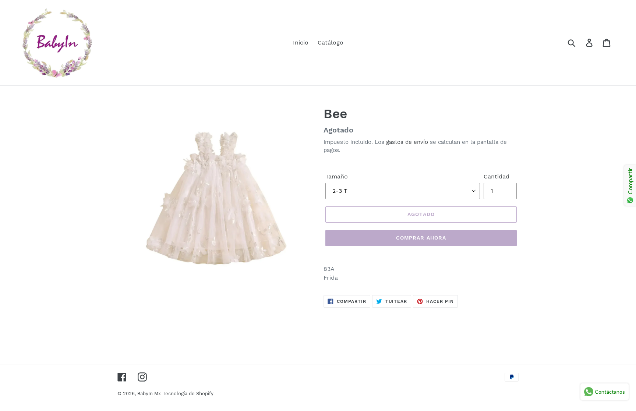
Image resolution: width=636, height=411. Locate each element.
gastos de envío (407, 142)
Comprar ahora (421, 238)
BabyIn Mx (149, 393)
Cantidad (496, 176)
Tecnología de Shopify (188, 393)
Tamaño (336, 176)
